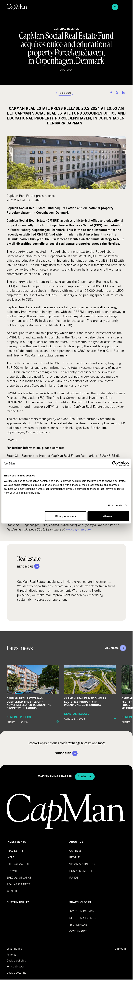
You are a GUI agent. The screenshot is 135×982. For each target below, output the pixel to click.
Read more (25, 566)
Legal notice (14, 948)
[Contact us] (115, 7)
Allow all (108, 515)
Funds (73, 877)
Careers (75, 850)
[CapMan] (17, 7)
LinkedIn (120, 948)
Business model (81, 871)
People (74, 857)
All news (112, 647)
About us (76, 841)
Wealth (12, 891)
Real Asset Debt (18, 884)
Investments (16, 841)
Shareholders (80, 902)
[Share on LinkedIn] (123, 92)
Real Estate (15, 850)
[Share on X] (117, 92)
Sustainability (18, 902)
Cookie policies (16, 960)
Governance (78, 931)
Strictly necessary (65, 515)
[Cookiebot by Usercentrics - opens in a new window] (114, 463)
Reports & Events (82, 918)
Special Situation (19, 877)
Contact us (85, 776)
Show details (114, 505)
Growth (12, 871)
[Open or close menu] (123, 7)
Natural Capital (18, 864)
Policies (11, 954)
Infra (10, 857)
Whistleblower (16, 966)
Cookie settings (16, 972)
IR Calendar (78, 924)
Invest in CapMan (81, 911)
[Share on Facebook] (111, 92)
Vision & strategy (82, 864)
